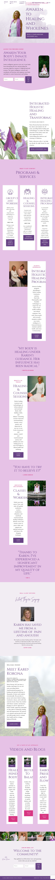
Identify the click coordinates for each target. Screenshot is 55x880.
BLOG (48, 2)
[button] (28, 79)
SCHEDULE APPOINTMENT (29, 237)
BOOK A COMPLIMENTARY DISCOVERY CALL (35, 35)
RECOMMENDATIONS (38, 2)
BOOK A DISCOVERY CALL (39, 149)
